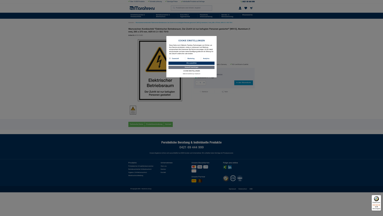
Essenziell (175, 58)
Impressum (197, 73)
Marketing (191, 58)
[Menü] (380, 196)
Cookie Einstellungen (191, 71)
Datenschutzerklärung (188, 73)
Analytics (206, 58)
